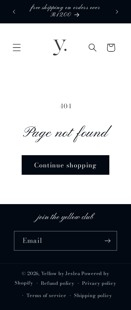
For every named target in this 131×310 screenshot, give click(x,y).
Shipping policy (93, 295)
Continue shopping (65, 165)
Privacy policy (99, 283)
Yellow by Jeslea (60, 273)
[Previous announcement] (14, 11)
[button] (17, 47)
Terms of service (46, 295)
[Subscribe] (107, 241)
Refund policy (57, 283)
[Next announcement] (117, 11)
